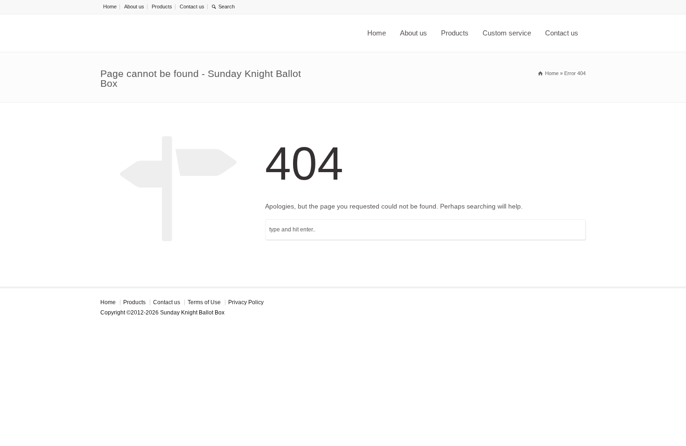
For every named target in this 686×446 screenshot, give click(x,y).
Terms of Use (204, 302)
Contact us (192, 6)
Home (110, 6)
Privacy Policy (246, 302)
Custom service (507, 33)
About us (134, 6)
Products (162, 6)
